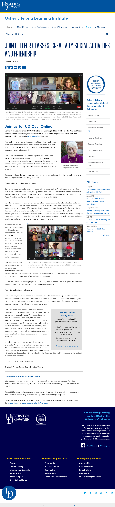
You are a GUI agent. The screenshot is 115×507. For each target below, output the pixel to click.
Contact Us (93, 171)
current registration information (35, 403)
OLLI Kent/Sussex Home (55, 476)
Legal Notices (63, 505)
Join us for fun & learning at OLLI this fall (98, 221)
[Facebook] (90, 492)
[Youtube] (101, 492)
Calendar (92, 121)
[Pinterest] (106, 492)
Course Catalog (95, 144)
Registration (15, 473)
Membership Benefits (20, 470)
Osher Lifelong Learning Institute (36, 17)
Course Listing (16, 466)
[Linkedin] (111, 492)
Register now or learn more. (66, 346)
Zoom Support (16, 476)
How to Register (95, 138)
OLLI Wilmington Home (90, 476)
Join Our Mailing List (95, 163)
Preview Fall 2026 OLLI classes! (95, 230)
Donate (91, 156)
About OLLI (93, 115)
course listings (13, 403)
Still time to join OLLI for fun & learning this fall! (98, 190)
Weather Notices (95, 127)
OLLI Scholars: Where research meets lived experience (95, 201)
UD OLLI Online (33, 136)
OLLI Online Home (18, 480)
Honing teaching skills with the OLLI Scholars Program (97, 211)
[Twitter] (85, 492)
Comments (55, 505)
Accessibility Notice (73, 505)
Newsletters (50, 473)
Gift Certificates (95, 150)
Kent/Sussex (92, 446)
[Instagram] (95, 492)
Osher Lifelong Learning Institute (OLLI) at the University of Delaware (97, 416)
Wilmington (105, 446)
